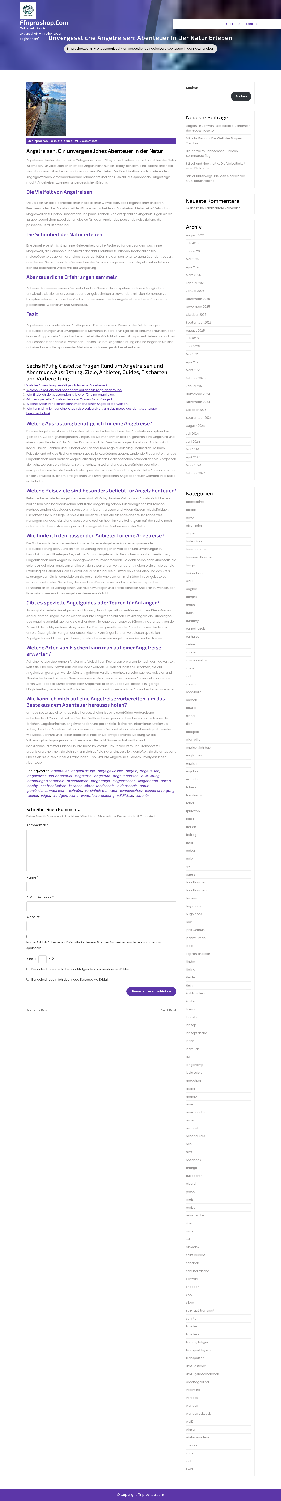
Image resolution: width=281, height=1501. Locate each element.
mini (189, 1144)
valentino (193, 1390)
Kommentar (37, 825)
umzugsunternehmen (202, 1374)
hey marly (193, 906)
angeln (131, 771)
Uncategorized (108, 48)
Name (32, 877)
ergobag (192, 771)
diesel (190, 716)
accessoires (195, 501)
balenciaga (194, 541)
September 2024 (199, 417)
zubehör (142, 795)
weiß (189, 1421)
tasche (191, 1326)
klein (189, 985)
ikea (189, 922)
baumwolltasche (199, 557)
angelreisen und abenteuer (49, 776)
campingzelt (195, 628)
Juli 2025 (192, 338)
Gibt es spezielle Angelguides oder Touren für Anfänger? (69, 399)
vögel (45, 795)
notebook (193, 1160)
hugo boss (194, 914)
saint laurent (195, 1255)
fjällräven (193, 811)
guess (190, 874)
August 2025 (195, 330)
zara (189, 1453)
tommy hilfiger (197, 1342)
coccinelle (193, 692)
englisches (194, 755)
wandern (192, 1405)
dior (189, 723)
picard (191, 1183)
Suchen (192, 87)
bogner (191, 589)
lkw (188, 1056)
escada (192, 779)
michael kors (195, 1136)
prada (190, 1191)
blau (189, 581)
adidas (191, 509)
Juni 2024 (193, 441)
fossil (190, 819)
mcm (190, 1120)
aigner (191, 533)
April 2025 (193, 362)
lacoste (192, 1017)
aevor (190, 517)
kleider (191, 977)
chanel (191, 652)
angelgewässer (110, 771)
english (191, 763)
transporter (195, 1358)
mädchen (193, 1080)
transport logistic (199, 1350)
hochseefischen (53, 785)
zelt (189, 1461)
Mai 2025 (192, 354)
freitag (191, 834)
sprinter (192, 1318)
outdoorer (194, 1176)
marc (190, 1104)
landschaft (105, 785)
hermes (192, 898)
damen (191, 700)
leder (190, 1041)
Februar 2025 (196, 378)
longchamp (194, 1065)
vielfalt (32, 795)
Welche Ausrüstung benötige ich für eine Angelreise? (66, 385)
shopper (192, 1287)
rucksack (192, 1247)
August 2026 (195, 235)
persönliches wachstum (46, 790)
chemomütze (196, 660)
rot (188, 1239)
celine (190, 644)
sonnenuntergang (160, 790)
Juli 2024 (192, 433)
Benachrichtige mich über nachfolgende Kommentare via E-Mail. (80, 969)
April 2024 (193, 457)
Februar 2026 (195, 283)
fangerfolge (100, 781)
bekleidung (194, 573)
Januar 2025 (195, 386)
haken (166, 781)
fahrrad (191, 787)
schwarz (192, 1279)
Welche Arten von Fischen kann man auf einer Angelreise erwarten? (77, 404)
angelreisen (149, 771)
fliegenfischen (124, 781)
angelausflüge (83, 771)
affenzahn (194, 525)
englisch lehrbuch (199, 747)
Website (33, 917)
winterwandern (197, 1437)
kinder (190, 961)
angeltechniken (125, 776)
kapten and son (198, 954)
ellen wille (193, 739)
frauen (191, 827)
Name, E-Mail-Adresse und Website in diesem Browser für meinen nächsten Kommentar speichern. (93, 945)
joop (189, 945)
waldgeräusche (65, 795)
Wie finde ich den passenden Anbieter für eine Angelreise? (71, 394)
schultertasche (197, 1271)
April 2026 (193, 267)
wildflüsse (125, 795)
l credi (190, 1009)
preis (189, 1199)
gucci (190, 866)
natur (144, 785)
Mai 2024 (192, 449)
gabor (190, 850)
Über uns (233, 24)
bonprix (191, 597)
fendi (190, 803)
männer (192, 1096)
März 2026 (193, 275)
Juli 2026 (192, 243)
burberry (192, 620)
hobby (32, 785)
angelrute (102, 776)
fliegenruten (148, 781)
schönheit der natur (101, 790)
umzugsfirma (196, 1366)
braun (190, 605)
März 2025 (193, 370)
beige (190, 565)
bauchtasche (196, 549)
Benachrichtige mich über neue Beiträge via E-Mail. (70, 979)
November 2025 (198, 306)
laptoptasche (196, 1033)
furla (189, 843)
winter (190, 1429)
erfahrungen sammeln (45, 781)
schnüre (75, 790)
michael (192, 1128)
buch (190, 612)
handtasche (195, 882)
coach (191, 684)
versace (192, 1398)
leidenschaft (127, 785)
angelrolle (83, 776)
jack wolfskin (195, 930)
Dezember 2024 (198, 394)
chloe (190, 668)
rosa (189, 1231)
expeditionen (77, 781)
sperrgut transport (200, 1310)
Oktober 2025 (196, 314)
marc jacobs (195, 1112)
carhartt (192, 636)
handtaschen (196, 890)
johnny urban (196, 938)
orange (191, 1167)
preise (190, 1207)
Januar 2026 (195, 291)
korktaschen (195, 993)
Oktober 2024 (196, 410)
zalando (192, 1445)
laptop (191, 1025)
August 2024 (195, 425)
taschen (192, 1334)
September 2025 (199, 322)
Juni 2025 (193, 346)
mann (190, 1088)
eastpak (192, 731)
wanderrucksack (198, 1413)
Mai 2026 (192, 259)
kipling (190, 969)
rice (189, 1223)
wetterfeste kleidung (98, 795)
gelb (189, 858)
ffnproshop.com (44, 22)
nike (189, 1152)
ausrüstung (150, 776)
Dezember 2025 (198, 299)
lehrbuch (192, 1049)
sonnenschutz (131, 790)
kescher (75, 785)
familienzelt (195, 795)
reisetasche (195, 1215)
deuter (191, 708)
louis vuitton (195, 1072)
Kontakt (252, 24)
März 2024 (193, 465)
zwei (189, 1469)
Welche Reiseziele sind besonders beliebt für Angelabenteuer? (74, 390)
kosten (191, 1001)
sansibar (192, 1263)
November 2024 (198, 402)
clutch (190, 676)
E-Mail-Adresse (40, 897)
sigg (189, 1294)
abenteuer (60, 771)
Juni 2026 (193, 251)
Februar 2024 (196, 473)
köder (89, 785)
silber (190, 1302)
